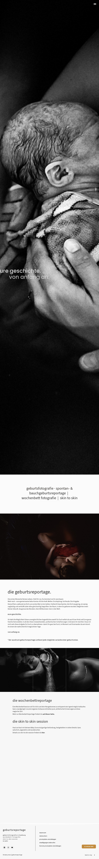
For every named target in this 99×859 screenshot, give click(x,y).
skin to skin (69, 498)
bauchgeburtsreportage (47, 493)
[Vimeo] (4, 847)
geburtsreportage (14, 830)
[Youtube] (12, 847)
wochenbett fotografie (39, 498)
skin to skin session (10, 839)
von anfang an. (29, 277)
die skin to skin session (30, 721)
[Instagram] (8, 847)
